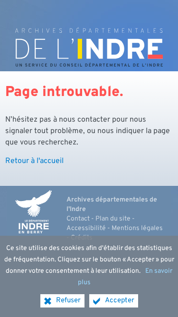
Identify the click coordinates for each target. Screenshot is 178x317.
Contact (78, 218)
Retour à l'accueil (34, 161)
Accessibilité (86, 228)
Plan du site (113, 218)
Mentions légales (137, 228)
